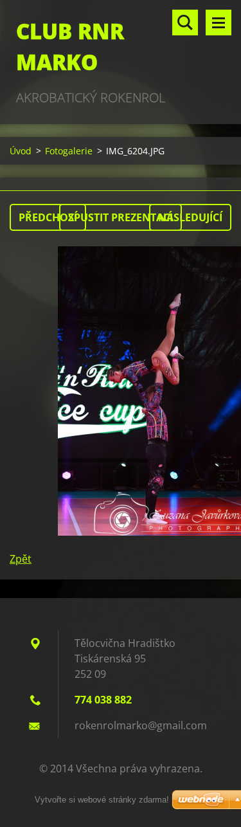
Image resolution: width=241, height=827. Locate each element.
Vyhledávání (185, 22)
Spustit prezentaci (120, 217)
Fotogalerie (69, 151)
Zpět (20, 559)
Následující (190, 217)
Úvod (20, 151)
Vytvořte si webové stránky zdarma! (102, 799)
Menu (218, 22)
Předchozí (48, 217)
